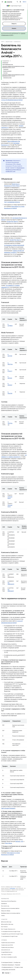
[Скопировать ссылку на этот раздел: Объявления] (13, 179)
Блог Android (4, 926)
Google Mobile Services (6, 952)
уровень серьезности (14, 457)
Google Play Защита (12, 221)
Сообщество (17, 962)
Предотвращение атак (13, 141)
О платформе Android (6, 962)
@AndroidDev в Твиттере (7, 924)
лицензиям (12, 888)
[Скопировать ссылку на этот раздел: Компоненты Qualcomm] (19, 553)
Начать (14, 28)
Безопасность (17, 41)
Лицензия (17, 964)
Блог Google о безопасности (8, 929)
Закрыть (14, 23)
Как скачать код (5, 906)
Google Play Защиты (15, 240)
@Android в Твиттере (6, 922)
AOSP (2, 41)
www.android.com (5, 949)
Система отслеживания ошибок (9, 957)
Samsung (17, 841)
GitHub (3, 915)
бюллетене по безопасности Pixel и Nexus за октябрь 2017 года (15, 169)
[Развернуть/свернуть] (10, 61)
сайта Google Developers (8, 808)
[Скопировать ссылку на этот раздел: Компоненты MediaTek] (18, 512)
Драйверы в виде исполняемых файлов (10, 913)
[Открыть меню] (2, 2)
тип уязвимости (10, 285)
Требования (4, 903)
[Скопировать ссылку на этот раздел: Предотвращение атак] (22, 215)
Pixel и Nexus (8, 843)
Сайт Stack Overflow (6, 954)
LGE (22, 841)
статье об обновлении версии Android (11, 100)
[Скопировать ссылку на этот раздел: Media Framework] (15, 333)
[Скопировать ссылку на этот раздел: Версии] (9, 861)
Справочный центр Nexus (7, 947)
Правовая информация (8, 964)
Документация (9, 41)
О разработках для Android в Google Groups (12, 934)
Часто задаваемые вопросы (12, 202)
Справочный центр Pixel (7, 945)
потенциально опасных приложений (14, 245)
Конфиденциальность (7, 967)
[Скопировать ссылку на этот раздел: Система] (8, 402)
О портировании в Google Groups (9, 936)
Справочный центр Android (8, 942)
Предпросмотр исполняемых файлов (10, 908)
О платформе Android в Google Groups (10, 931)
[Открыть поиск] (17, 2)
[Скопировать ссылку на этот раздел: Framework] (10, 302)
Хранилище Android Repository (8, 901)
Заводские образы (5, 910)
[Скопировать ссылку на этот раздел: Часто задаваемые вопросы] (2, 601)
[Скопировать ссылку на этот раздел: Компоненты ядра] (15, 474)
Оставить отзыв (19, 967)
